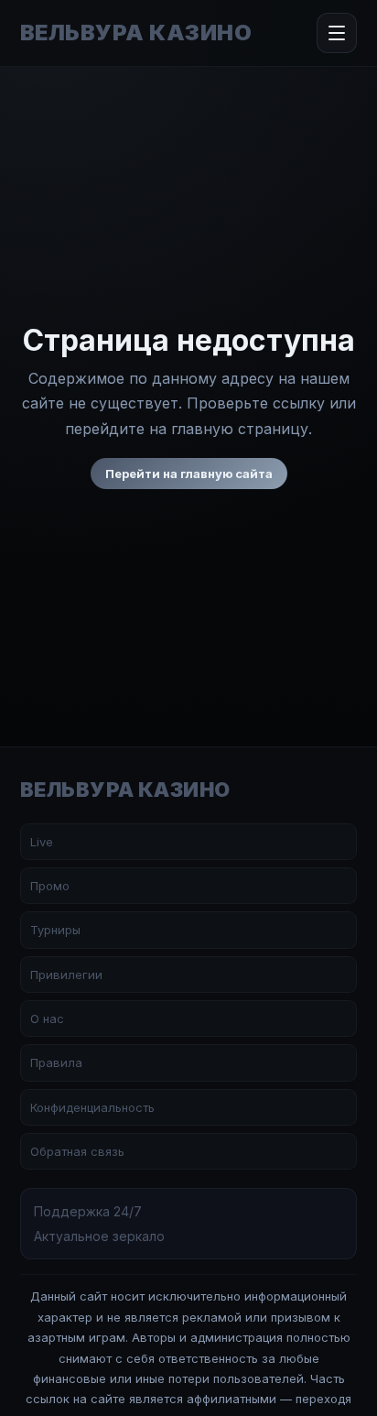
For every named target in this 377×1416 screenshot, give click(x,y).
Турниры (55, 929)
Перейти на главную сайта (189, 473)
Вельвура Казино (136, 33)
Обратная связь (77, 1151)
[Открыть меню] (337, 33)
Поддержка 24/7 (88, 1211)
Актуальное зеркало (99, 1236)
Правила (56, 1062)
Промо (50, 885)
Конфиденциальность (92, 1107)
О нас (47, 1018)
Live (41, 841)
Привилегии (66, 974)
